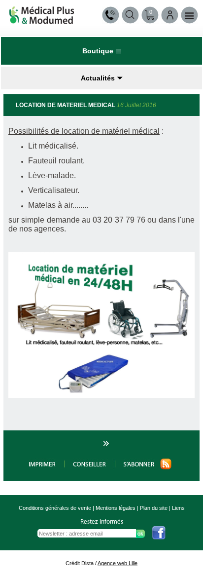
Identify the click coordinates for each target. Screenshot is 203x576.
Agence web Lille (117, 563)
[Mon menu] (189, 15)
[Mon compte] (169, 15)
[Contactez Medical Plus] (110, 15)
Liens (178, 508)
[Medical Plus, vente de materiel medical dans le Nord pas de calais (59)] (41, 21)
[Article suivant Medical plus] (104, 445)
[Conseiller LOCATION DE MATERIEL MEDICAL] (90, 467)
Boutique (97, 51)
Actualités (98, 78)
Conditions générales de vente (55, 508)
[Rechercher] (130, 15)
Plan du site (154, 508)
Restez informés (101, 522)
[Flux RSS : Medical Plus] (143, 467)
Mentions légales (115, 508)
